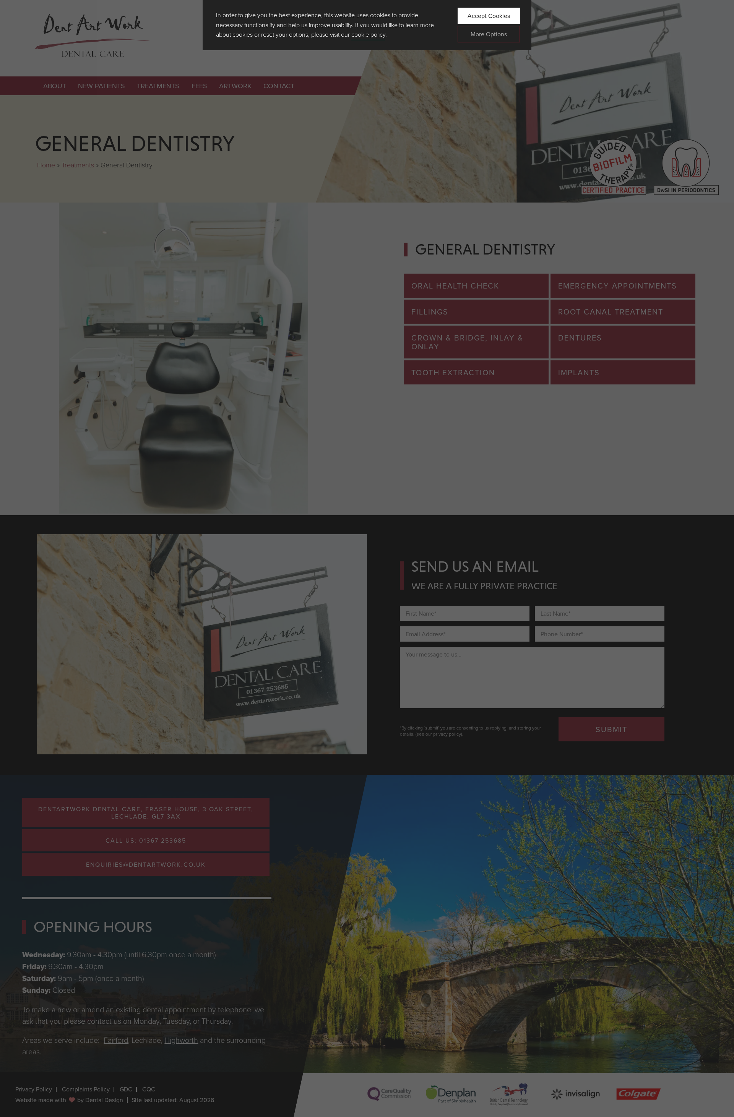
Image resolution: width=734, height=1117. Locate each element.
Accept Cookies (489, 15)
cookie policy (368, 34)
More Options (489, 34)
